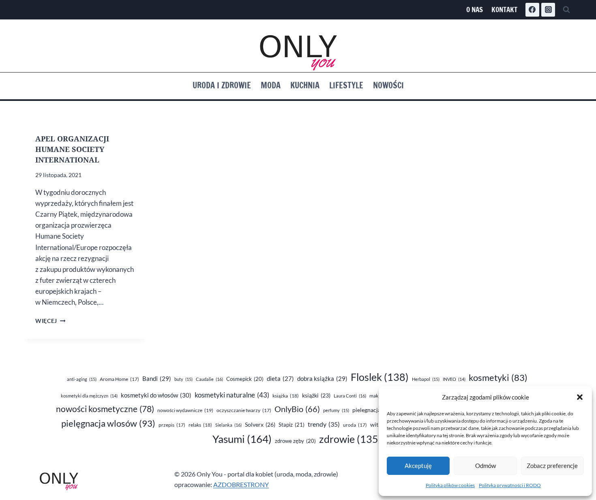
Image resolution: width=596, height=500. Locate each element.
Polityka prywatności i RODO (510, 485)
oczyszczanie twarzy (244, 410)
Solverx (260, 424)
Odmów (485, 465)
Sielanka (228, 424)
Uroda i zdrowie (222, 85)
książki (316, 395)
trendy (324, 424)
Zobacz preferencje (552, 465)
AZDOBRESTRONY (241, 484)
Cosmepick (245, 379)
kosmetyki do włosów (156, 395)
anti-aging (81, 379)
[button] (580, 397)
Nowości (388, 85)
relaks (200, 425)
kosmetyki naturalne (232, 395)
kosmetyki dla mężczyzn (89, 395)
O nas (474, 9)
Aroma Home (119, 379)
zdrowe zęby (295, 441)
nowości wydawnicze (185, 410)
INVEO (454, 379)
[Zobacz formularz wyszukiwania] (566, 9)
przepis (172, 425)
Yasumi (242, 438)
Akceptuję (418, 465)
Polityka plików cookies (450, 485)
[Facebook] (532, 10)
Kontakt (504, 9)
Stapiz (291, 424)
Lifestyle (346, 85)
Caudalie (209, 379)
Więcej (50, 321)
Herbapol (425, 379)
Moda (271, 85)
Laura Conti (350, 395)
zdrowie (350, 439)
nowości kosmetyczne (105, 409)
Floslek (380, 377)
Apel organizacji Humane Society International (72, 149)
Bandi (156, 378)
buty (183, 379)
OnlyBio (297, 409)
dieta (280, 378)
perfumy (336, 410)
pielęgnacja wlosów (108, 423)
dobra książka (322, 378)
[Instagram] (548, 10)
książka (285, 396)
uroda (355, 425)
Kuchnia (304, 85)
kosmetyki (498, 377)
